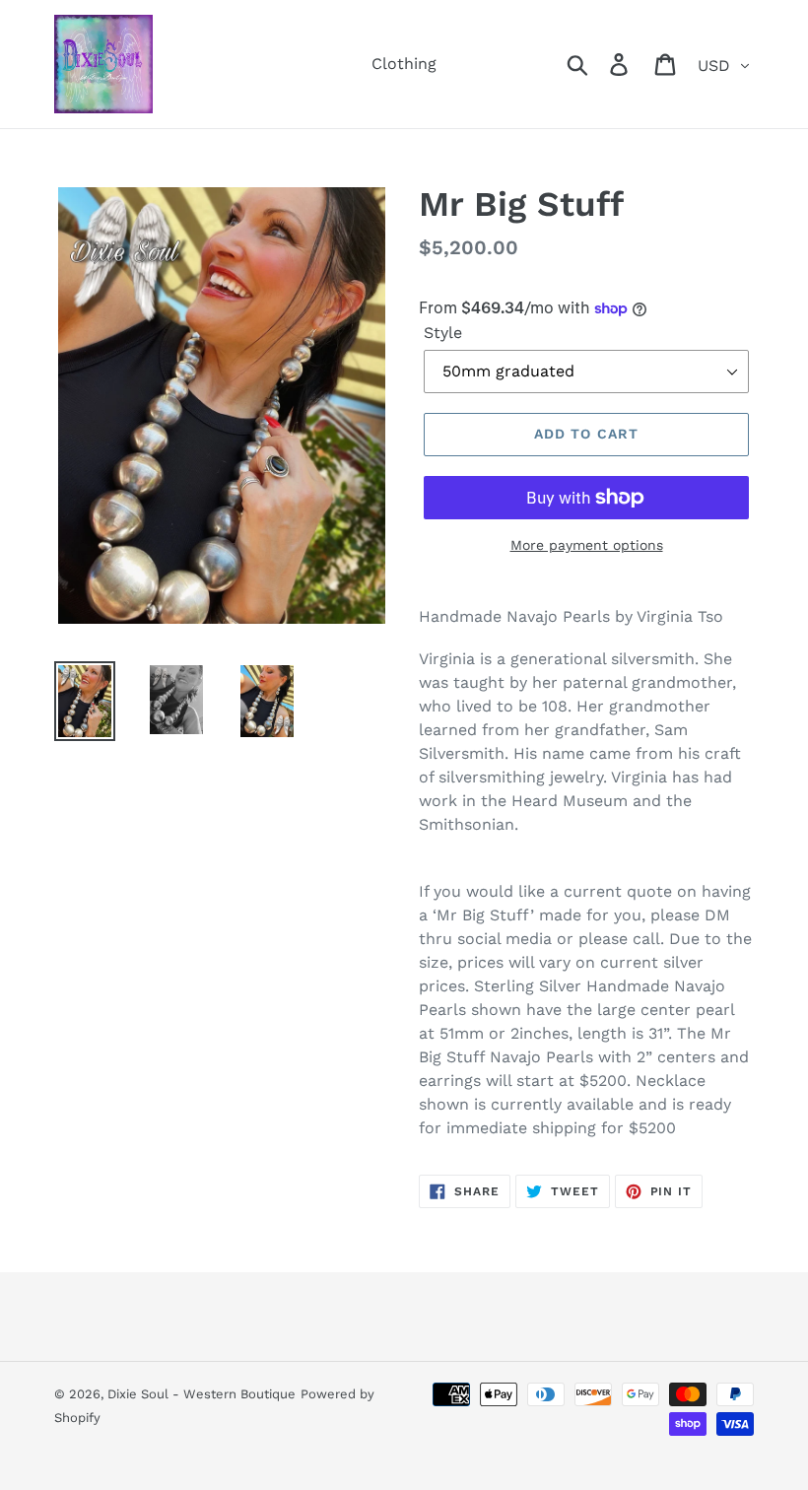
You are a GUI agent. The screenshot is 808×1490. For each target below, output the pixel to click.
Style (443, 332)
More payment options (586, 545)
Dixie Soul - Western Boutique (201, 1394)
